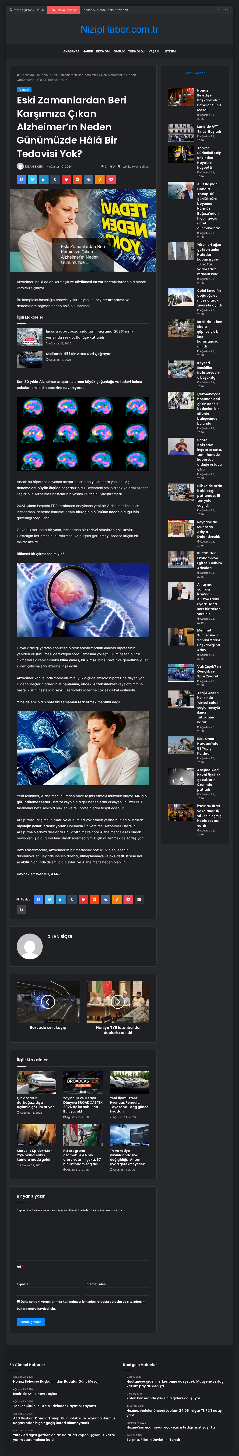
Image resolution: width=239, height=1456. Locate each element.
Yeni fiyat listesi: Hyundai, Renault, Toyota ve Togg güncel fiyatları (129, 1105)
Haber (88, 51)
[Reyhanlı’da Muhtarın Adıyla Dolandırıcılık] (181, 528)
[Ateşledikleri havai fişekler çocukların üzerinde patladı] (181, 776)
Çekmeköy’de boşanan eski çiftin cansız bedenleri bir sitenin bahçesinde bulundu (209, 409)
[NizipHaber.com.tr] (119, 29)
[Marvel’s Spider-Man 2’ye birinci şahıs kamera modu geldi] (36, 1135)
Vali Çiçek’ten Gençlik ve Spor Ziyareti (209, 671)
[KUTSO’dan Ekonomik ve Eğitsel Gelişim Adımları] (181, 559)
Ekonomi (103, 51)
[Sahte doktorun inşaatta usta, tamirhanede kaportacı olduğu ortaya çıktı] (181, 446)
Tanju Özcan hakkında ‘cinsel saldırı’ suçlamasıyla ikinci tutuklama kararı (209, 707)
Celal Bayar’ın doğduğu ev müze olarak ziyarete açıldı (209, 298)
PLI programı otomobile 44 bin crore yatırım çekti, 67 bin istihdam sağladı (82, 1157)
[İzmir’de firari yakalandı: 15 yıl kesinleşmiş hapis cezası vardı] (181, 812)
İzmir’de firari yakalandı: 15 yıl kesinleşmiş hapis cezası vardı (209, 816)
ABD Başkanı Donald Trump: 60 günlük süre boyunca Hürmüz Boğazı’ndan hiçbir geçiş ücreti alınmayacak (208, 206)
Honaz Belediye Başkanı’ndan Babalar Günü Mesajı (209, 100)
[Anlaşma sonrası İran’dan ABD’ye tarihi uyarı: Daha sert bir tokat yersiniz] (181, 591)
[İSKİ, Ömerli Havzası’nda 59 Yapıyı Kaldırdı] (181, 745)
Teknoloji (136, 51)
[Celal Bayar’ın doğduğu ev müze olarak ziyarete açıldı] (181, 297)
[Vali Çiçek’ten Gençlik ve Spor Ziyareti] (181, 673)
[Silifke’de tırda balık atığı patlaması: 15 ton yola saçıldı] (181, 492)
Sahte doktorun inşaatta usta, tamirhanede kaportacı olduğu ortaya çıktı (209, 455)
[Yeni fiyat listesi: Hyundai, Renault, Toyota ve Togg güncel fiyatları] (130, 1082)
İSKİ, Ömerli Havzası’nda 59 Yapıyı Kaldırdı (207, 746)
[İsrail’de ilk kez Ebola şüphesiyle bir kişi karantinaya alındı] (181, 328)
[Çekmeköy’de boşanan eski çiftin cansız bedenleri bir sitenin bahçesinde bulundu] (181, 400)
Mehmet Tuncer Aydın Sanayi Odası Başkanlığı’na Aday (208, 640)
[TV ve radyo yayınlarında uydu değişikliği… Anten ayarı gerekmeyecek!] (130, 1135)
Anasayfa (71, 51)
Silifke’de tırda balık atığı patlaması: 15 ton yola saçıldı (209, 496)
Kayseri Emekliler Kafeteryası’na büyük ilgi (208, 370)
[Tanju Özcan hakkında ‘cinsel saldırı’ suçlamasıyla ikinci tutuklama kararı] (181, 699)
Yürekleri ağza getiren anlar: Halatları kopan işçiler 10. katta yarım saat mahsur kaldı (209, 259)
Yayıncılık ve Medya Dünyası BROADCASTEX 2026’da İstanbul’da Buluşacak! (83, 1105)
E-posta (24, 1284)
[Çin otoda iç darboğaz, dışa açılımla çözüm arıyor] (36, 1082)
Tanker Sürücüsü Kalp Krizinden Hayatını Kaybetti (118, 10)
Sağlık (119, 51)
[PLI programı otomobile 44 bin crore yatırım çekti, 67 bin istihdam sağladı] (83, 1135)
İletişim (169, 51)
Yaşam (154, 51)
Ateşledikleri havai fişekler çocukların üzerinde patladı (208, 780)
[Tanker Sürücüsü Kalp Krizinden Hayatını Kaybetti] (181, 154)
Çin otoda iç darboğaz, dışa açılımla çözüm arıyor (35, 1102)
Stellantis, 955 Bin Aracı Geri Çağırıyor (78, 353)
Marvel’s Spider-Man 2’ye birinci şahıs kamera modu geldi (35, 1155)
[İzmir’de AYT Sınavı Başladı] (181, 133)
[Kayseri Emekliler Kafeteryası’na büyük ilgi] (181, 369)
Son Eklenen (195, 73)
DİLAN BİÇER (34, 166)
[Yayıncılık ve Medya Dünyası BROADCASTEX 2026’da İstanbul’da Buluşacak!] (83, 1082)
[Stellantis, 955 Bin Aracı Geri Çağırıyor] (29, 359)
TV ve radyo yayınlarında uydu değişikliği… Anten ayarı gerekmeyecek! (128, 1157)
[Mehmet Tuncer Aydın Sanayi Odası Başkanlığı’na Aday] (181, 637)
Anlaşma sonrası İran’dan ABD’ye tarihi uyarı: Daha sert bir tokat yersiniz (208, 599)
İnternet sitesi (96, 1284)
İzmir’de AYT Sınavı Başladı (209, 129)
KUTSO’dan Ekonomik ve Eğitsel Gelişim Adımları (209, 560)
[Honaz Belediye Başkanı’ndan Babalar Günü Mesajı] (181, 97)
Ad (20, 1266)
